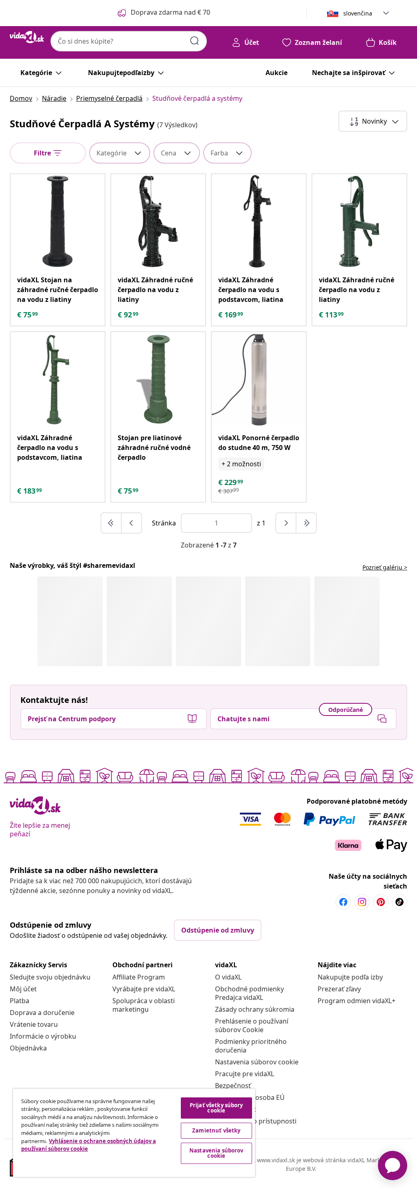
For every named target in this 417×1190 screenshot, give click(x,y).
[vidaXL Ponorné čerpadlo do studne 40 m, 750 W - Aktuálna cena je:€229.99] (259, 379)
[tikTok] (399, 902)
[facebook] (343, 902)
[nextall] (306, 523)
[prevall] (111, 523)
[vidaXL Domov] (27, 37)
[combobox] (128, 41)
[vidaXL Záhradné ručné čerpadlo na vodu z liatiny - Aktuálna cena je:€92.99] (158, 221)
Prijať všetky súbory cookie (216, 1107)
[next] (286, 523)
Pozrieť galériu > (384, 567)
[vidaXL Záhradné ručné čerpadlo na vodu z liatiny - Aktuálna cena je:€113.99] (359, 221)
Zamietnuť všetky (216, 1130)
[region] (134, 1133)
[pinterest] (381, 902)
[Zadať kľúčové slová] (194, 40)
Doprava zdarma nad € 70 (170, 12)
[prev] (131, 523)
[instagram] (362, 902)
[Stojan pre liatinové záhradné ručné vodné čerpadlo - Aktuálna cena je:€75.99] (158, 379)
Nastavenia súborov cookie (256, 1061)
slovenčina (357, 13)
